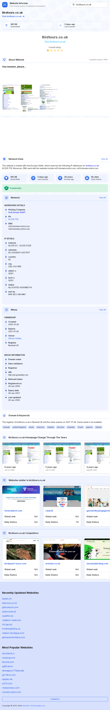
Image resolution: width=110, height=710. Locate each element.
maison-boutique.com (13, 633)
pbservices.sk (9, 611)
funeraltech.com (13, 510)
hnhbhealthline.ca (11, 628)
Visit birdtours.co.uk (11, 16)
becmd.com (8, 662)
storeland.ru (8, 653)
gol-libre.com (9, 675)
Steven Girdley (14, 338)
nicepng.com (8, 657)
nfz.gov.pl (7, 624)
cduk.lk (49, 510)
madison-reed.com (11, 620)
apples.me (7, 679)
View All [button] (104, 159)
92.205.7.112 (13, 219)
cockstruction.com (11, 692)
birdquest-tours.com (15, 563)
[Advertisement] (55, 76)
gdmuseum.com (10, 607)
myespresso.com (10, 687)
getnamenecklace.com (13, 637)
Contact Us (55, 699)
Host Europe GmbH (16, 212)
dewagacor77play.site (13, 670)
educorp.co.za (9, 603)
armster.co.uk (52, 563)
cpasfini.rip (7, 615)
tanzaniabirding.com (97, 563)
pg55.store (7, 666)
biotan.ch (7, 598)
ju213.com (7, 683)
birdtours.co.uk (92, 165)
